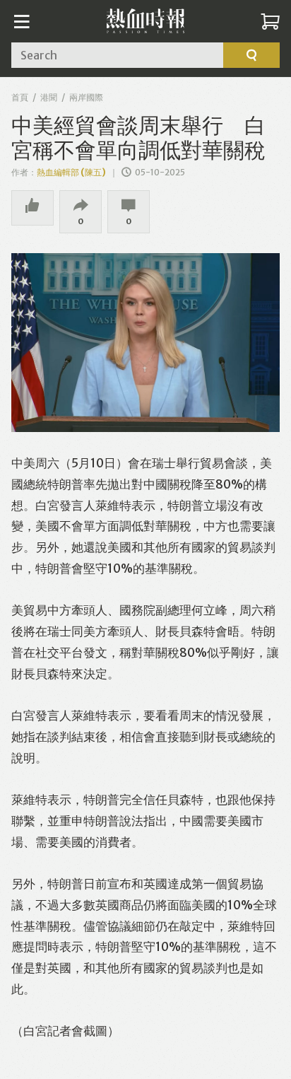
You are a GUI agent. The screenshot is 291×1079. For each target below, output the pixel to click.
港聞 (48, 97)
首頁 (19, 97)
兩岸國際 (86, 97)
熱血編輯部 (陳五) (71, 172)
